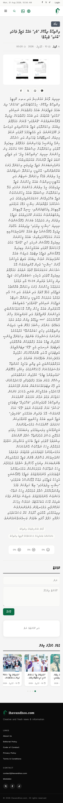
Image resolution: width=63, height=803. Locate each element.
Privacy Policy (9, 753)
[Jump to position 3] (30, 691)
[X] (46, 3)
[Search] (14, 11)
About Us (7, 736)
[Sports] (29, 11)
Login (57, 2)
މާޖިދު (55, 46)
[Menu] (5, 11)
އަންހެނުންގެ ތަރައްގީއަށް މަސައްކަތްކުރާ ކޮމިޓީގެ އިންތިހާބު (31, 536)
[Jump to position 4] (27, 691)
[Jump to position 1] (35, 691)
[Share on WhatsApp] (35, 91)
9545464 (7, 779)
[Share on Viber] (42, 91)
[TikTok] (50, 3)
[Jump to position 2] (32, 691)
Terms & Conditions (12, 759)
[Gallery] (23, 11)
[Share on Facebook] (21, 91)
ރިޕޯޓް (55, 24)
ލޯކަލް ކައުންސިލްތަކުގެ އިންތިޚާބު (32, 529)
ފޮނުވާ (8, 612)
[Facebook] (42, 3)
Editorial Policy (10, 742)
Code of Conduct (11, 748)
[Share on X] (28, 91)
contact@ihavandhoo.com (15, 774)
